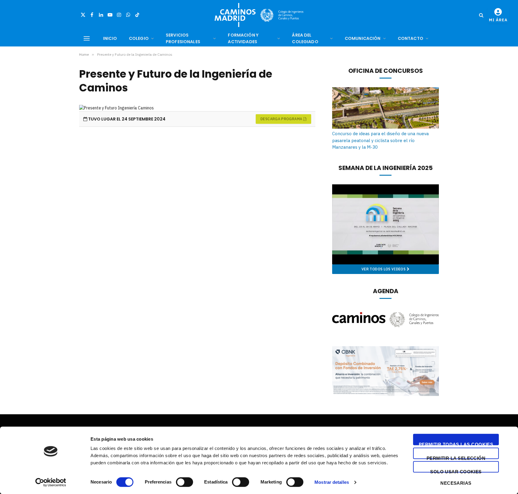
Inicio (110, 38)
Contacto (410, 38)
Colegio (139, 38)
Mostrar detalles (331, 482)
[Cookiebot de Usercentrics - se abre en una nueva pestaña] (51, 482)
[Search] (481, 15)
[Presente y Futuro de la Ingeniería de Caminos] (197, 108)
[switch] (184, 482)
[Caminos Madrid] (259, 15)
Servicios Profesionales (183, 38)
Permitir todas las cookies (456, 443)
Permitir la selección (456, 457)
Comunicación (363, 38)
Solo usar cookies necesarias (456, 470)
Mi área (498, 19)
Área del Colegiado (305, 38)
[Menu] (87, 38)
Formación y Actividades (243, 38)
